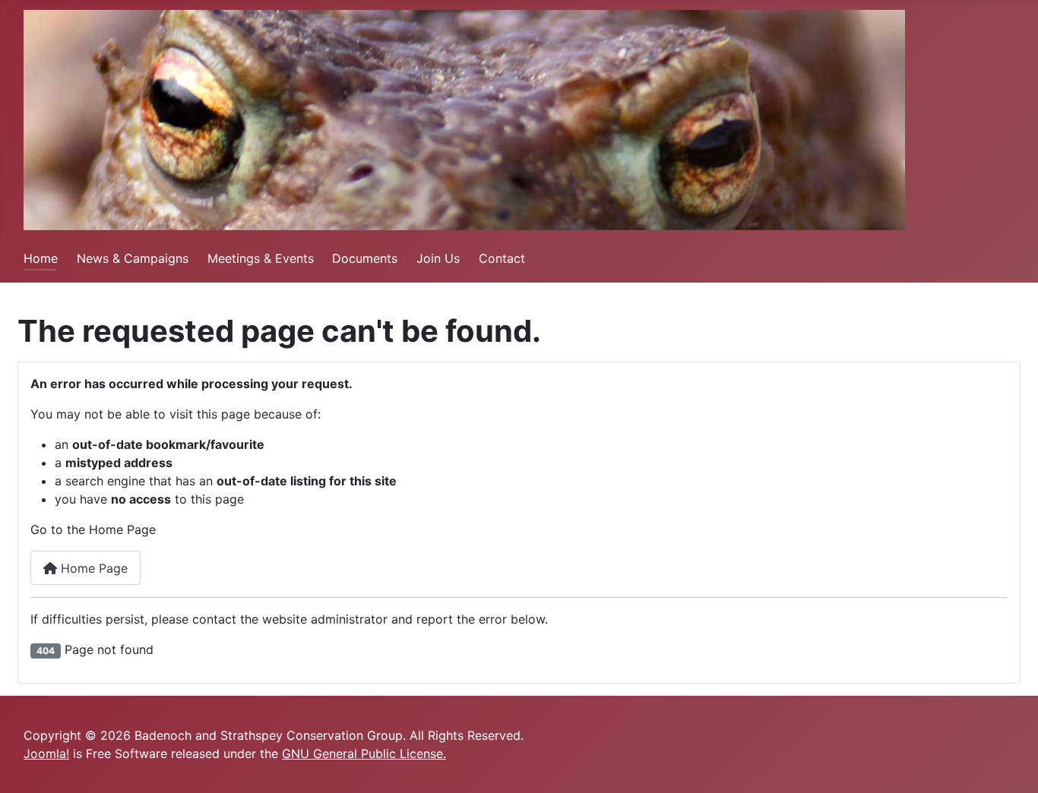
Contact (502, 258)
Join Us (438, 258)
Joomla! (46, 753)
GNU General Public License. (364, 753)
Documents (364, 258)
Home (41, 258)
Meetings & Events (260, 258)
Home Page (92, 568)
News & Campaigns (132, 258)
